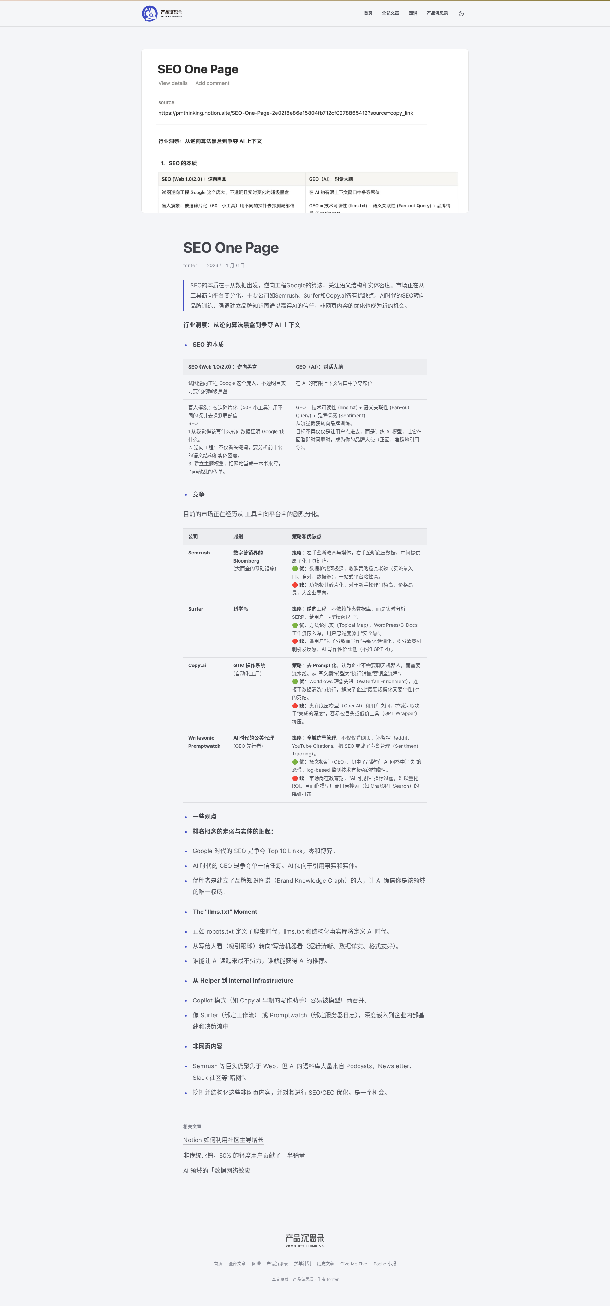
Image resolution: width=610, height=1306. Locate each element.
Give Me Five (353, 1263)
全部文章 (390, 13)
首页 (368, 13)
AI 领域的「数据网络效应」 (219, 1170)
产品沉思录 (437, 13)
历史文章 (325, 1263)
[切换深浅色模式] (461, 14)
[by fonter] (305, 1240)
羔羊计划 (302, 1263)
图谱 (413, 13)
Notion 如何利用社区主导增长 (223, 1139)
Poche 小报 (384, 1263)
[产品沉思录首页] (162, 13)
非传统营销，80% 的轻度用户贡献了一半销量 (244, 1155)
